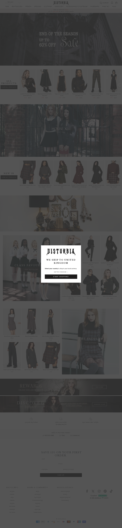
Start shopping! (61, 276)
